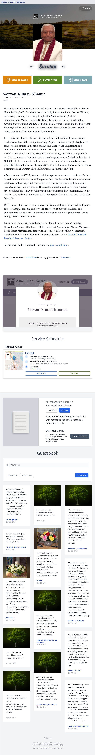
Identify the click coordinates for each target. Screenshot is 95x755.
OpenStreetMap (50, 748)
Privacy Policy (41, 745)
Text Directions (41, 373)
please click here (59, 245)
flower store (65, 257)
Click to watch (35, 369)
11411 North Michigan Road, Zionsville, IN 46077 (49, 364)
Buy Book (64, 410)
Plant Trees (74, 373)
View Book (52, 410)
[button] (14, 358)
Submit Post (81, 475)
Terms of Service (53, 745)
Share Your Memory (79, 436)
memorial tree (31, 257)
